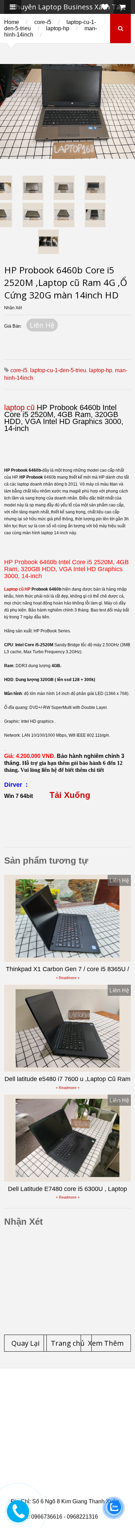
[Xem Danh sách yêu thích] (105, 7)
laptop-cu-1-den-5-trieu (58, 370)
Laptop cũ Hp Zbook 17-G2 (55, 1468)
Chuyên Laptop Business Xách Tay (67, 6)
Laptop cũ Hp (67, 1393)
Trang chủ (23, 1393)
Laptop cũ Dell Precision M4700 (62, 1443)
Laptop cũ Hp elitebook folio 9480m (67, 1426)
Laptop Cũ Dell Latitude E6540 (60, 1451)
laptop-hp (57, 28)
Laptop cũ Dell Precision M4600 (62, 1435)
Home (11, 22)
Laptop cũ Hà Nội (84, 1410)
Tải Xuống (70, 795)
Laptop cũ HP (17, 589)
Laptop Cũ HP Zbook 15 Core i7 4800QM (69, 1460)
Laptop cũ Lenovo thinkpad (69, 1401)
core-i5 (42, 22)
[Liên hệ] (20, 1516)
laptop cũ (19, 407)
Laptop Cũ (37, 1410)
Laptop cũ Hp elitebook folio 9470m (67, 1418)
